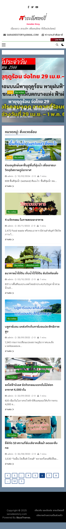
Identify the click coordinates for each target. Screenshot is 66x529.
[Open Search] (57, 44)
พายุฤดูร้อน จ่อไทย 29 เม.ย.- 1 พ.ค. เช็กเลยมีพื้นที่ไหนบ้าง (32, 109)
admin (13, 116)
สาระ (10, 92)
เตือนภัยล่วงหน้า (32, 265)
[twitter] (32, 7)
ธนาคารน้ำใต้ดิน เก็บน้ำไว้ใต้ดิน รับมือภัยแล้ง (31, 273)
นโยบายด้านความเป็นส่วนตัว (49, 515)
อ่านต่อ (8, 186)
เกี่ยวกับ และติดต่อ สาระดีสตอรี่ (49, 510)
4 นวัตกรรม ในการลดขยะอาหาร (24, 219)
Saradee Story (33, 24)
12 (14, 481)
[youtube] (37, 7)
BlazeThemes (23, 517)
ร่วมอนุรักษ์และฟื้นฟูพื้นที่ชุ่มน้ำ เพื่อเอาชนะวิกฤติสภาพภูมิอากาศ (30, 168)
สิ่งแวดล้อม (19, 92)
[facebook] (28, 7)
